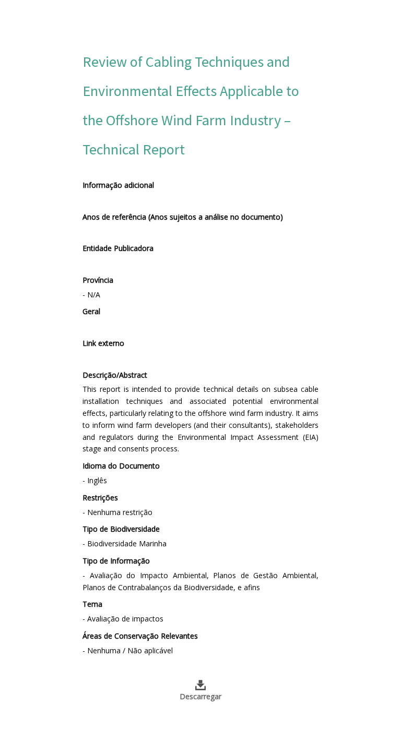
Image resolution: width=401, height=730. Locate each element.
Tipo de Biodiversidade (121, 529)
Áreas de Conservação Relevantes (140, 636)
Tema (92, 604)
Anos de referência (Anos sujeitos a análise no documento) (182, 217)
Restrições (100, 497)
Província (97, 280)
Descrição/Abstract (114, 375)
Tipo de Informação (116, 561)
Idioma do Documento (121, 466)
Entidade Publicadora (118, 248)
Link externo (103, 343)
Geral (91, 311)
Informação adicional (118, 185)
